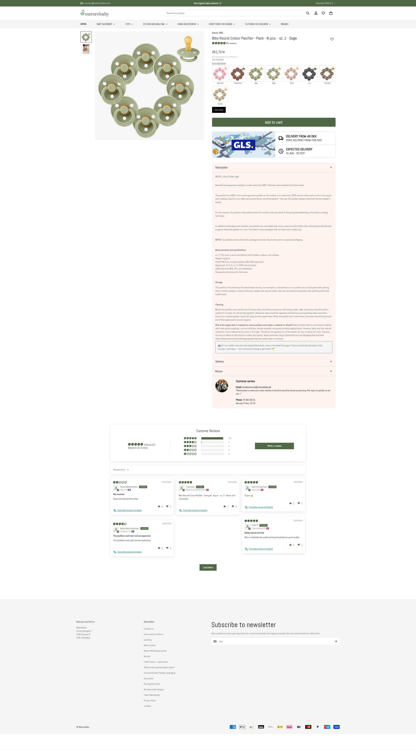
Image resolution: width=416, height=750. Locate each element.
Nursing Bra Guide (152, 683)
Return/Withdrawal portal (155, 650)
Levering (147, 639)
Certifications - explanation (156, 661)
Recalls (147, 656)
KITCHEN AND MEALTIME (154, 24)
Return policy (150, 645)
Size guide (148, 678)
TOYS (127, 24)
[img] (120, 482)
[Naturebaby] (94, 13)
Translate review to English (129, 510)
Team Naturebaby (152, 694)
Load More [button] (208, 567)
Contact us (149, 628)
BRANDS (284, 24)
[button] (331, 13)
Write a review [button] (274, 446)
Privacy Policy (150, 700)
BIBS (221, 32)
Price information (219, 63)
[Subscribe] (336, 641)
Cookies (147, 706)
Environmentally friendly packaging (159, 672)
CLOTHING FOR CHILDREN (256, 24)
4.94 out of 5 (149, 444)
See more (218, 109)
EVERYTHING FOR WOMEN (220, 24)
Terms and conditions (153, 634)
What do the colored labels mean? (159, 667)
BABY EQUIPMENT (104, 24)
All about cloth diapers (154, 689)
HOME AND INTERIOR (187, 24)
